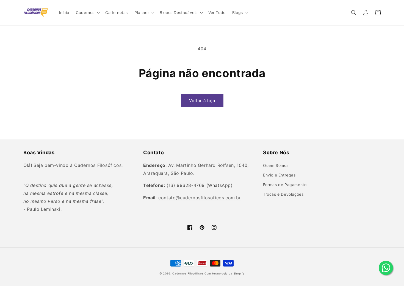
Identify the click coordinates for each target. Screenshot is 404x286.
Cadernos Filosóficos (187, 273)
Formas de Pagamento (284, 184)
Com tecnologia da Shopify (224, 273)
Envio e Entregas (279, 175)
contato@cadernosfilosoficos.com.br (199, 197)
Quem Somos (276, 165)
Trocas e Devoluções (283, 194)
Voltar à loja (202, 100)
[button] (87, 12)
